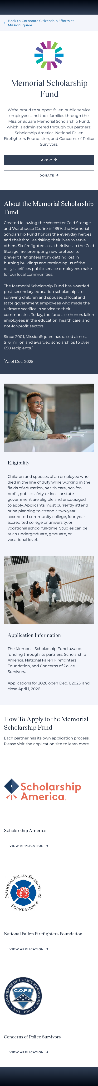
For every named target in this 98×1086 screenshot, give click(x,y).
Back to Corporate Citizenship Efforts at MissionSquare (41, 23)
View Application (27, 846)
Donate (46, 175)
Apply (46, 160)
